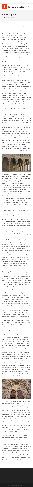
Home (3, 17)
